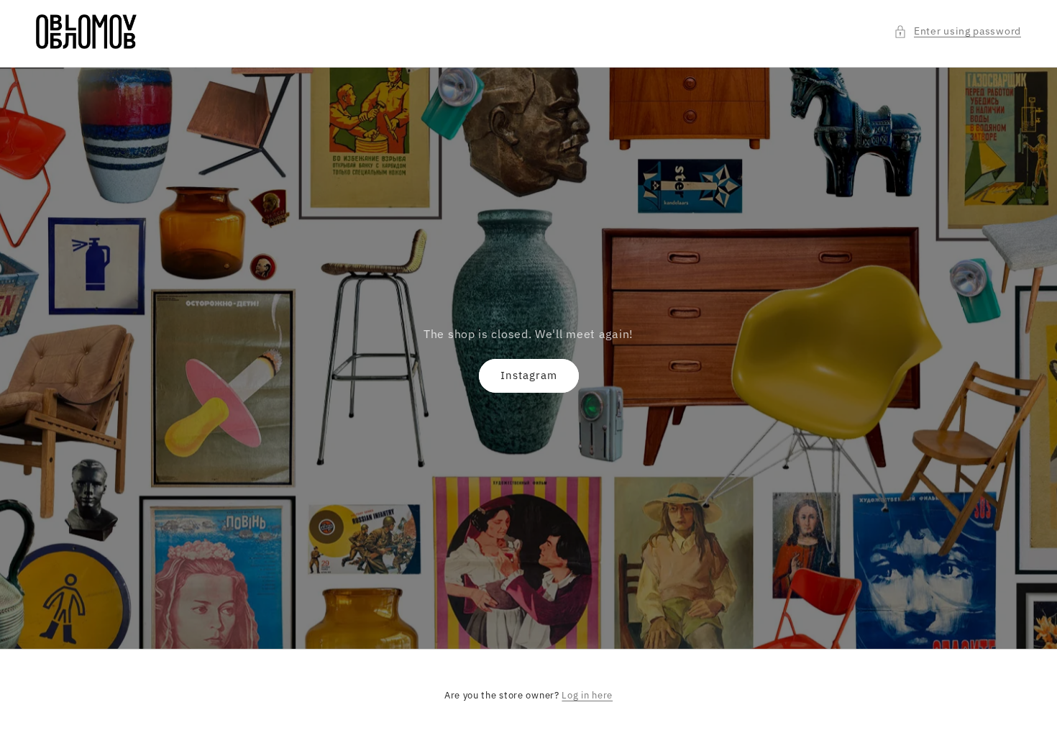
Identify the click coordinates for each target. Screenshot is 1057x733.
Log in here (587, 695)
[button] (957, 31)
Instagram (528, 375)
